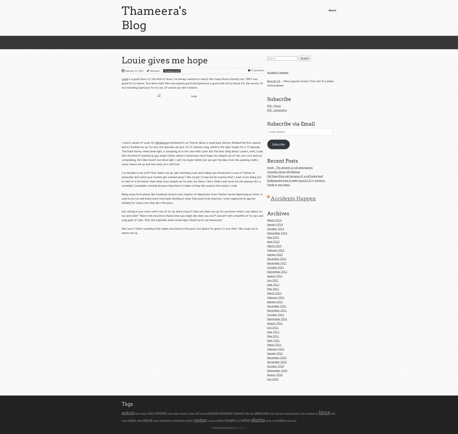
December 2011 (276, 306)
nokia (139, 420)
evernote (212, 413)
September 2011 (277, 319)
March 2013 (274, 246)
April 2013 (273, 241)
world (289, 420)
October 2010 (275, 366)
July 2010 (273, 379)
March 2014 (274, 220)
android (128, 412)
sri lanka (211, 420)
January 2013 (275, 254)
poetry (156, 420)
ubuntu (258, 420)
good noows (279, 413)
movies (124, 420)
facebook (238, 413)
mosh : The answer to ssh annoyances (290, 167)
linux (324, 412)
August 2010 (275, 375)
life (317, 413)
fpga (252, 413)
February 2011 (275, 349)
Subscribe (278, 144)
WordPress (240, 427)
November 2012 (277, 263)
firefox (246, 413)
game (272, 413)
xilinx (294, 420)
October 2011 (275, 314)
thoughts (230, 420)
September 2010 (277, 370)
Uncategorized (172, 70)
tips (238, 420)
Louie (125, 79)
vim (273, 420)
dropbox (191, 413)
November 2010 (277, 362)
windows (281, 420)
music (132, 420)
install (302, 413)
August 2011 (275, 323)
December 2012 (276, 259)
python (189, 420)
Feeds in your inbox (278, 184)
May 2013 (273, 237)
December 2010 (276, 357)
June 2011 (273, 332)
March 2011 (274, 344)
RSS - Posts (274, 106)
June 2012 (273, 284)
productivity (165, 420)
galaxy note (261, 413)
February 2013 (275, 250)
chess (151, 413)
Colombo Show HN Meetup (283, 172)
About (332, 10)
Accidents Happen (277, 72)
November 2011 (277, 310)
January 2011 (275, 353)
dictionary (184, 413)
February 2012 (275, 297)
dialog (176, 413)
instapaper (310, 413)
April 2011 (273, 340)
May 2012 (273, 289)
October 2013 (275, 229)
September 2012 (277, 271)
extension (225, 413)
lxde (333, 413)
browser (143, 413)
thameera (155, 70)
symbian (219, 420)
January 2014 (275, 224)
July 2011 (273, 327)
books (137, 413)
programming (178, 420)
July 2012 (273, 280)
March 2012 (274, 293)
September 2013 (277, 233)
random (200, 419)
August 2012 (275, 276)
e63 (197, 413)
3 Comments (257, 70)
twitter (245, 420)
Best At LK (273, 81)
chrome (161, 413)
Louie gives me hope (165, 60)
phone (148, 420)
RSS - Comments (277, 110)
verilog (268, 420)
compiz (170, 413)
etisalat (203, 413)
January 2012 (275, 302)
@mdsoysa (162, 142)
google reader (292, 413)
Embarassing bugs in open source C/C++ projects (296, 180)
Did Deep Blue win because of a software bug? (295, 176)
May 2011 (273, 336)
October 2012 (275, 267)
